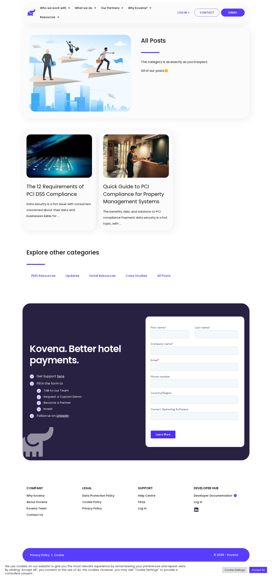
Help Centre (146, 496)
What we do (83, 8)
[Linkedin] (196, 509)
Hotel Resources (102, 275)
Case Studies (136, 275)
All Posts (164, 275)
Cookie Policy (92, 502)
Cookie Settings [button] (235, 570)
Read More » (30, 132)
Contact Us (34, 515)
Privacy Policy (92, 508)
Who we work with (53, 8)
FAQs (141, 502)
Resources (47, 17)
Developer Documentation (220, 496)
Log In (142, 508)
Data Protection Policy (98, 496)
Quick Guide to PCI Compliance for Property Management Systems (133, 194)
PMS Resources (43, 275)
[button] (183, 12)
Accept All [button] (258, 570)
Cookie (59, 555)
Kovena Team (36, 508)
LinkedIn (62, 415)
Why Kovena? (138, 8)
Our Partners (110, 8)
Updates (72, 275)
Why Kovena (35, 496)
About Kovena (36, 502)
